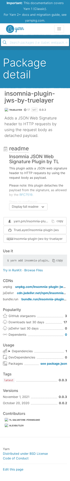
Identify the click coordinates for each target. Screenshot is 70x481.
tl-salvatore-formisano (24, 420)
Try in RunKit (12, 270)
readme (19, 148)
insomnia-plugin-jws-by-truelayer (38, 239)
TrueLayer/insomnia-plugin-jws (36, 230)
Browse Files (33, 270)
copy (60, 221)
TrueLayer (15, 110)
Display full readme (25, 206)
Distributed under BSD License (25, 454)
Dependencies (22, 351)
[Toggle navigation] (59, 29)
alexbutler (16, 425)
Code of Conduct (16, 458)
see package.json (53, 363)
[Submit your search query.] (5, 42)
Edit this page (13, 469)
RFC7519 (25, 195)
